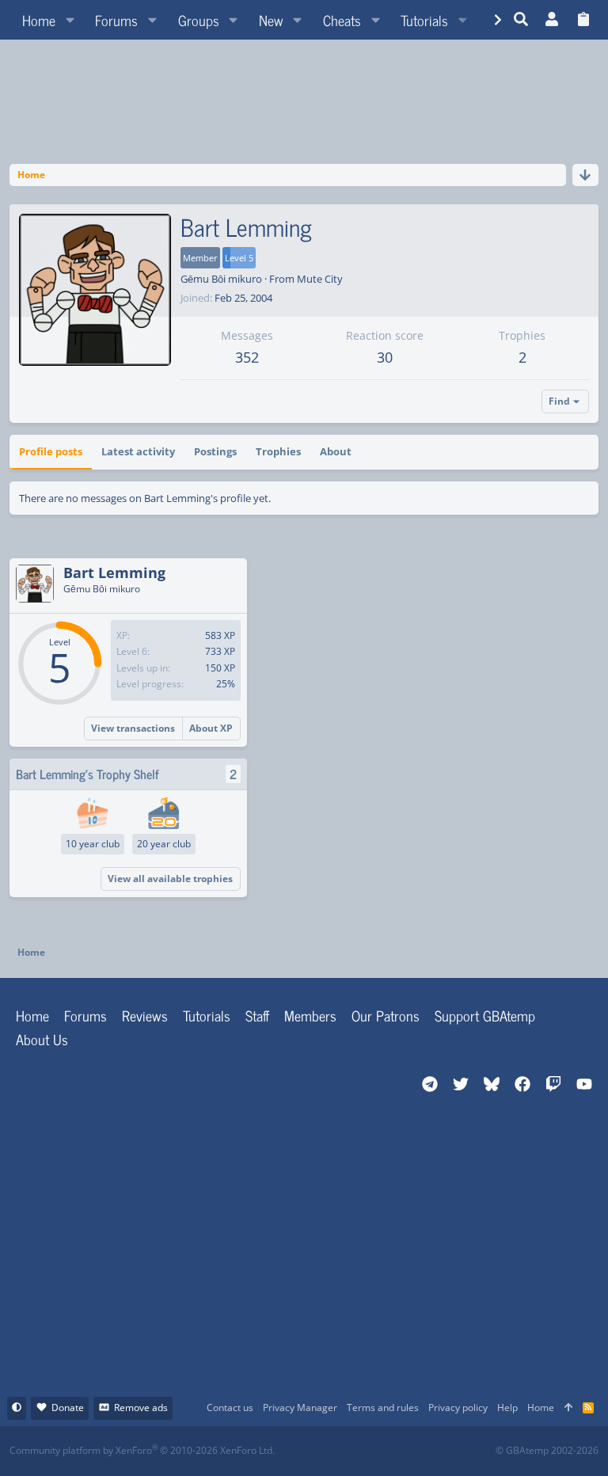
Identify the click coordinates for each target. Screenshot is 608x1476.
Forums (85, 1015)
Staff (257, 1015)
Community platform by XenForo (142, 1450)
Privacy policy (458, 1407)
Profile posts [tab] (50, 451)
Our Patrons (386, 1015)
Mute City (320, 279)
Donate (67, 1407)
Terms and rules (383, 1407)
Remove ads (141, 1407)
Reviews (145, 1015)
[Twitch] (387, 1451)
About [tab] (336, 451)
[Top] (568, 1408)
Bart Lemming (114, 572)
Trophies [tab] (278, 451)
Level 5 (239, 258)
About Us (42, 1039)
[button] (69, 20)
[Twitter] (422, 1451)
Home (32, 1015)
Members (310, 1015)
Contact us (230, 1407)
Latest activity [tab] (138, 451)
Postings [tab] (215, 451)
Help (507, 1407)
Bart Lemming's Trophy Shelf (87, 773)
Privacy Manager (300, 1407)
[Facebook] (318, 1451)
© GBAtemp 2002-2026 (547, 1450)
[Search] (521, 20)
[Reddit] (352, 1451)
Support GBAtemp (485, 1015)
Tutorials (206, 1015)
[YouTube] (457, 1451)
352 (247, 357)
